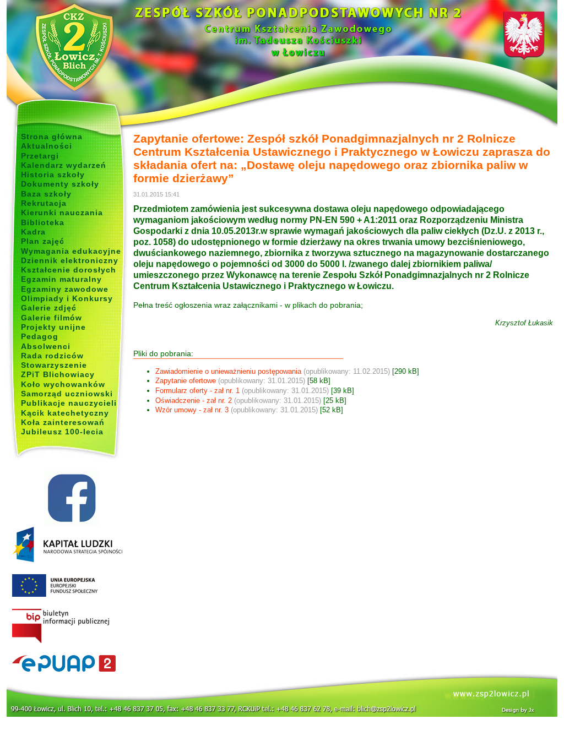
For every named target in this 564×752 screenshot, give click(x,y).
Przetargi (40, 155)
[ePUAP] (71, 664)
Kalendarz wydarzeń (63, 165)
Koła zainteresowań (63, 422)
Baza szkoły (46, 193)
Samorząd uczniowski (67, 393)
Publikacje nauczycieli (69, 403)
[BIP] (71, 626)
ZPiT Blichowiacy (58, 374)
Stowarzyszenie (54, 365)
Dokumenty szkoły (60, 183)
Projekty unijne (53, 327)
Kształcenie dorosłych (68, 269)
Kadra (33, 231)
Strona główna (52, 136)
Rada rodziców (52, 355)
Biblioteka (42, 222)
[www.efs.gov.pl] (67, 560)
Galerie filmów (51, 317)
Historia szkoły (53, 174)
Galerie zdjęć (49, 307)
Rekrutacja (44, 203)
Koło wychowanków (63, 384)
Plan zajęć (42, 241)
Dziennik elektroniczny (69, 260)
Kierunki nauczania (62, 212)
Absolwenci (45, 346)
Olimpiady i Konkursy (67, 298)
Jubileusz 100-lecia (62, 431)
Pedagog (39, 336)
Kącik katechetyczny (65, 412)
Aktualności (46, 145)
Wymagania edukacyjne (71, 251)
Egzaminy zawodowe (65, 289)
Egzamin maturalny (61, 279)
